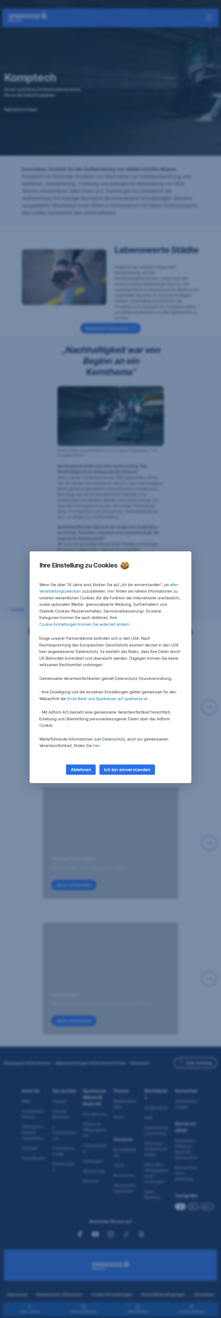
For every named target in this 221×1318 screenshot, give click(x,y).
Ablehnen (81, 769)
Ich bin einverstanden (127, 769)
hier (96, 745)
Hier (111, 591)
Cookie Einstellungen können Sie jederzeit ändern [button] (84, 624)
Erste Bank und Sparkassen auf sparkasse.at (107, 698)
